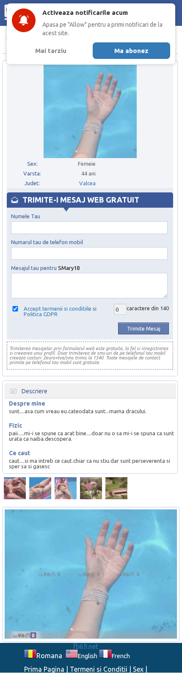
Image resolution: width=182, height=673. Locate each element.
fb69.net (85, 646)
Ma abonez (131, 50)
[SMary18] (15, 488)
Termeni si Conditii (98, 669)
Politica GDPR (41, 314)
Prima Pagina (44, 669)
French (121, 656)
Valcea (87, 183)
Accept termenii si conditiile (57, 308)
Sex (138, 669)
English (87, 656)
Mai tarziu (50, 50)
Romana (49, 655)
